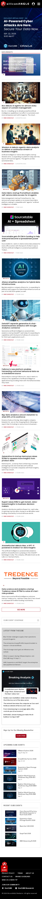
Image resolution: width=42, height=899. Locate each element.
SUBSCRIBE (21, 736)
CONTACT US (7, 876)
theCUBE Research (26, 888)
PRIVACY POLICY (8, 873)
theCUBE (8, 888)
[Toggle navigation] (39, 4)
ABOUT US (30, 873)
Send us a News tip (9, 880)
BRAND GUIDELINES (22, 876)
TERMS (20, 873)
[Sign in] (33, 4)
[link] (21, 65)
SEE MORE (21, 610)
